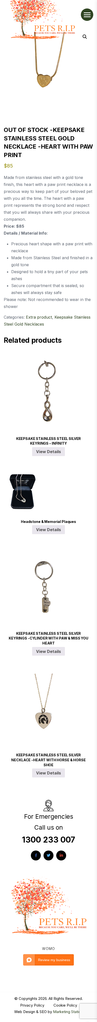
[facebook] (36, 855)
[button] (84, 36)
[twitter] (48, 855)
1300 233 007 (48, 840)
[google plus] (61, 855)
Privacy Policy (32, 1005)
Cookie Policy (65, 1005)
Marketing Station (68, 1011)
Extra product (39, 317)
